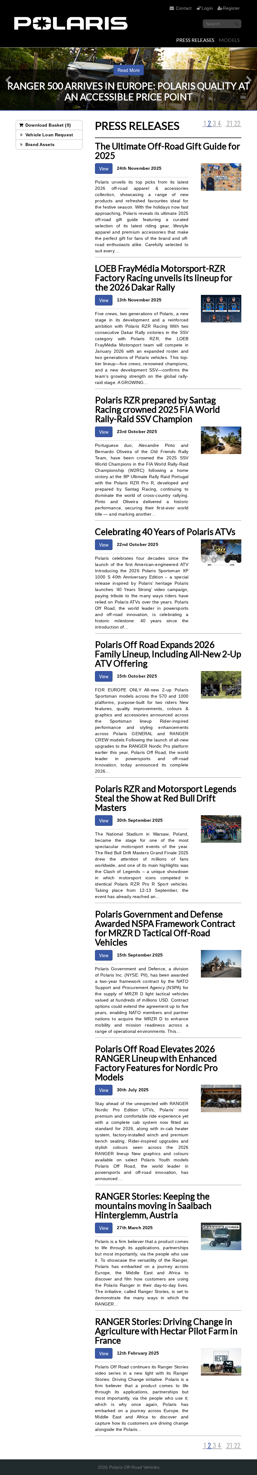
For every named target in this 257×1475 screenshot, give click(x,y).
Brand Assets (39, 144)
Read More (129, 70)
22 (237, 123)
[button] (6, 79)
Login (207, 8)
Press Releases (195, 40)
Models (229, 40)
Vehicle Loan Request (48, 134)
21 (229, 123)
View (103, 168)
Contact (183, 8)
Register (231, 8)
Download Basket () (47, 125)
